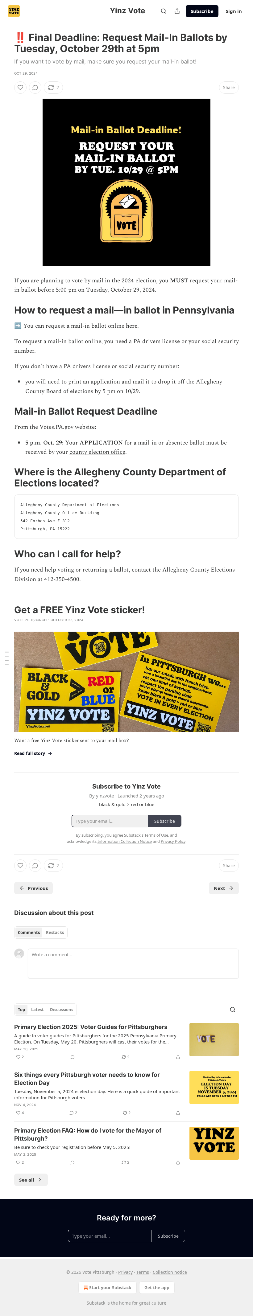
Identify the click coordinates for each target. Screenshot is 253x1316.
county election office (97, 452)
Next (219, 888)
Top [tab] (21, 1009)
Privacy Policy (173, 841)
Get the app (156, 1287)
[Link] (5, 310)
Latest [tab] (37, 1009)
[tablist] (41, 932)
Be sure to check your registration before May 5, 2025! (72, 1147)
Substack (96, 1303)
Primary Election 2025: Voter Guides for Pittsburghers (91, 1027)
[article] (126, 1042)
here (131, 326)
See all (26, 1180)
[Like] (20, 87)
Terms (142, 1272)
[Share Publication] (177, 11)
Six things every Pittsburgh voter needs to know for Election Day (87, 1078)
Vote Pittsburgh (30, 620)
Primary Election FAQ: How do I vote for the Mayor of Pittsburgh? (87, 1134)
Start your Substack (110, 1287)
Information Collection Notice (124, 841)
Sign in (234, 11)
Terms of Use (156, 835)
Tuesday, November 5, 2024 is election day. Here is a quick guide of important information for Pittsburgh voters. (97, 1094)
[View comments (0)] (35, 87)
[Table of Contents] (6, 658)
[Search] (163, 11)
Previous (38, 888)
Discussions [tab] (61, 1009)
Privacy (125, 1272)
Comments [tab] (29, 932)
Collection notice (170, 1272)
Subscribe (202, 11)
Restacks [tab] (55, 932)
